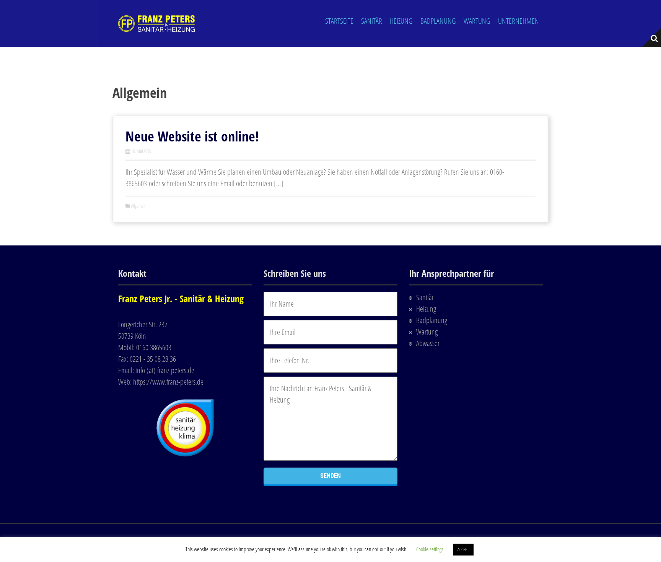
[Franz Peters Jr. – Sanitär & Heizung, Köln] (156, 23)
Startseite (339, 21)
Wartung (477, 21)
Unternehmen (518, 21)
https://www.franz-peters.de (168, 382)
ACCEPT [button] (463, 549)
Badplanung (438, 21)
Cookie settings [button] (429, 549)
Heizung (401, 21)
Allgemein (139, 205)
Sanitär (371, 21)
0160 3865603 (153, 347)
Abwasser (428, 343)
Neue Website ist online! (192, 136)
